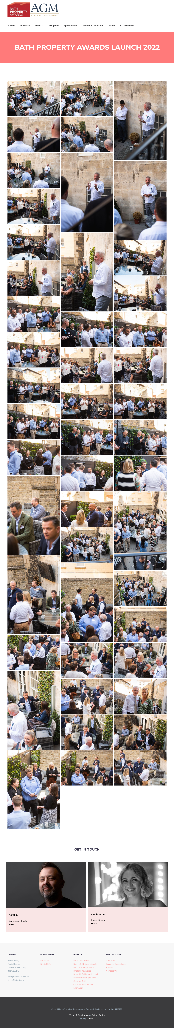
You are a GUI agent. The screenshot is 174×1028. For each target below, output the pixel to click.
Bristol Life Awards (82, 970)
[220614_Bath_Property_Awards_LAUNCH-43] (87, 696)
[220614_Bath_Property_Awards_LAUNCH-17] (140, 329)
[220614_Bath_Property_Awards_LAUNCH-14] (140, 293)
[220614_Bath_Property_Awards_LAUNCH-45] (87, 732)
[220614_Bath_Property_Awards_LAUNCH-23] (140, 401)
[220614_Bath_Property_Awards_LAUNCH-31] (87, 509)
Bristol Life (45, 964)
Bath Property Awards (83, 967)
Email (11, 924)
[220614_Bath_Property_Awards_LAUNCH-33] (87, 545)
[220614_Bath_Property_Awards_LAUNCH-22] (87, 401)
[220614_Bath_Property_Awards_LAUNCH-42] (140, 696)
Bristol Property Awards (84, 977)
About (11, 25)
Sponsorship (70, 25)
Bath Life (44, 960)
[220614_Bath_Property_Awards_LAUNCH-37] (140, 624)
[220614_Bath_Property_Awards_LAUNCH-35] (87, 602)
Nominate (25, 25)
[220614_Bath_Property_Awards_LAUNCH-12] (140, 257)
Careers (109, 967)
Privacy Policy (98, 1015)
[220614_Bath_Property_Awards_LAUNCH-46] (87, 768)
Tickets (39, 25)
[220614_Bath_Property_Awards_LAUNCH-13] (33, 278)
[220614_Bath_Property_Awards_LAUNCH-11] (87, 272)
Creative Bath (79, 981)
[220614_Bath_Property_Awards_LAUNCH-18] (33, 349)
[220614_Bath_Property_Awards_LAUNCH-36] (140, 588)
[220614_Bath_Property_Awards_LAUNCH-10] (33, 242)
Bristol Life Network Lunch (85, 974)
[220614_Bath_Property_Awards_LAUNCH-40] (87, 660)
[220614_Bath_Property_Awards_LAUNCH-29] (140, 473)
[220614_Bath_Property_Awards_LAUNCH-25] (87, 437)
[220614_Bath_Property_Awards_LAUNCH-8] (140, 200)
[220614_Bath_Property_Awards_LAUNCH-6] (87, 192)
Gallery (111, 25)
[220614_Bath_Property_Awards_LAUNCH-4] (87, 134)
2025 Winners (127, 25)
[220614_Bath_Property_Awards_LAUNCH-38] (33, 652)
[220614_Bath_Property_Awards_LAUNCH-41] (33, 710)
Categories (53, 25)
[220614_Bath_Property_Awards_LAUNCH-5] (33, 134)
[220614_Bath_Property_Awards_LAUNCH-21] (33, 385)
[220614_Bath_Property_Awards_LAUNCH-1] (33, 98)
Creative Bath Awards (83, 984)
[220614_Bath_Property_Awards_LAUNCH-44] (140, 732)
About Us (110, 960)
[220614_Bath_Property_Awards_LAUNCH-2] (87, 98)
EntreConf (78, 987)
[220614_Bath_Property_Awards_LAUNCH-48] (33, 789)
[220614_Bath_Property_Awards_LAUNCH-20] (140, 365)
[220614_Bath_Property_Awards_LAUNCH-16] (87, 329)
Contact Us (111, 970)
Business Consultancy (116, 964)
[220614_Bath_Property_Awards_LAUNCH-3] (140, 120)
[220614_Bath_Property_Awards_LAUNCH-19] (87, 365)
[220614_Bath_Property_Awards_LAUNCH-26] (140, 437)
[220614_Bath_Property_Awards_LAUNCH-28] (87, 473)
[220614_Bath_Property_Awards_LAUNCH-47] (140, 768)
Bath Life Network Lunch (85, 964)
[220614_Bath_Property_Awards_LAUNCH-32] (140, 531)
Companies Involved (92, 25)
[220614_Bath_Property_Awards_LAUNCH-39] (140, 660)
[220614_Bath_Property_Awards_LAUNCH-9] (33, 206)
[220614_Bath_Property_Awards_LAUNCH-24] (33, 421)
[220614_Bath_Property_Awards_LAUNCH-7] (33, 170)
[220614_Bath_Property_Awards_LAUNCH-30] (33, 515)
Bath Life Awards (81, 960)
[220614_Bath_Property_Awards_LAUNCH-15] (33, 314)
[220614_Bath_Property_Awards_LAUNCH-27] (33, 457)
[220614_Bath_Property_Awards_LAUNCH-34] (33, 594)
